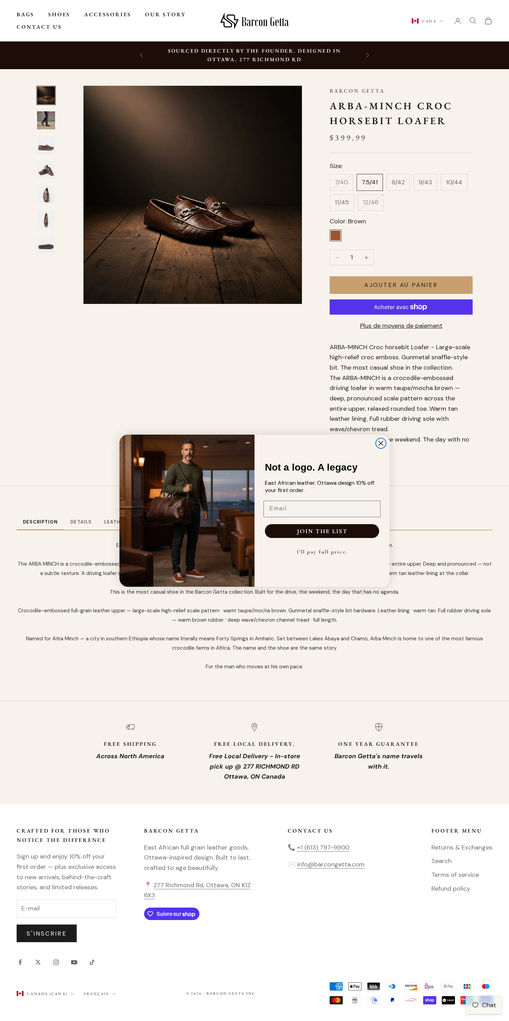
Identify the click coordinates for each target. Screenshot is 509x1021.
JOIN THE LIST (322, 531)
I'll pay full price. (322, 551)
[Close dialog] (381, 443)
